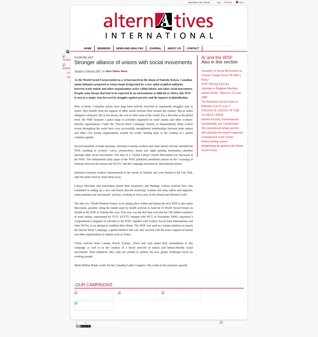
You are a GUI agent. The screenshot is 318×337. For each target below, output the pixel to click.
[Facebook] (68, 53)
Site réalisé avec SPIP (97, 323)
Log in (241, 2)
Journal (155, 48)
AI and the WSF (217, 57)
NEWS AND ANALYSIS (129, 48)
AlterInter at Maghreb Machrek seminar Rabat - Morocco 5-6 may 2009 (221, 93)
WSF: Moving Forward (215, 83)
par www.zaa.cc (114, 323)
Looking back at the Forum (217, 136)
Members (103, 48)
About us (174, 48)
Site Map (81, 323)
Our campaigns (93, 284)
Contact (193, 48)
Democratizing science (214, 141)
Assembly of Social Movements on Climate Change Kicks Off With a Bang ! (221, 75)
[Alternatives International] (232, 323)
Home (88, 48)
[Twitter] (67, 59)
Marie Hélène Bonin (116, 71)
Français (228, 2)
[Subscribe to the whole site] (68, 81)
